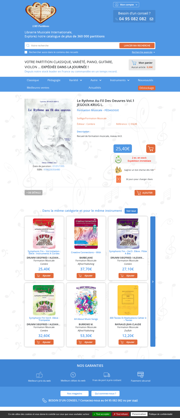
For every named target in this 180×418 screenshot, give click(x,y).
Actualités (95, 87)
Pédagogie (54, 80)
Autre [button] (94, 80)
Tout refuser (122, 414)
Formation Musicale (90, 110)
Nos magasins (74, 393)
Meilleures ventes (38, 87)
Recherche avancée (142, 52)
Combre (90, 124)
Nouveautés (145, 80)
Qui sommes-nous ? (105, 393)
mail (135, 400)
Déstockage (147, 88)
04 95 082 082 (133, 19)
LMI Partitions (40, 26)
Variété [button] (74, 80)
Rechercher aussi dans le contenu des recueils (53, 52)
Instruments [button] (118, 80)
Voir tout (131, 210)
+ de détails (33, 192)
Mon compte (127, 4)
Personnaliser (139, 414)
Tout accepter (102, 414)
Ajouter (150, 148)
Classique (33, 80)
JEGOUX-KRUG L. (90, 105)
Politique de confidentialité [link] (160, 414)
